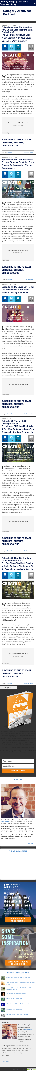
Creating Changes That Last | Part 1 (14, 1009)
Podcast (9, 152)
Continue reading (29, 152)
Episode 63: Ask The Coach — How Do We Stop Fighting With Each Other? (17, 30)
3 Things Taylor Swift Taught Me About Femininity (18, 1003)
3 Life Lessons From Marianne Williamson (16, 993)
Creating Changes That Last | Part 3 (14, 998)
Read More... (31, 843)
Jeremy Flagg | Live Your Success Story (14, 3)
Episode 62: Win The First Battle (18, 159)
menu (34, 2)
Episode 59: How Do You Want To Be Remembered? (17, 559)
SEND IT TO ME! (18, 770)
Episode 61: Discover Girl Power (18, 286)
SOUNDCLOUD (12, 145)
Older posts (6, 688)
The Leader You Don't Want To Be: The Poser (17, 1014)
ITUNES (8, 142)
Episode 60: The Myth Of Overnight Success (14, 422)
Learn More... (6, 1061)
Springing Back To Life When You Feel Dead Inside (18, 977)
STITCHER (18, 142)
